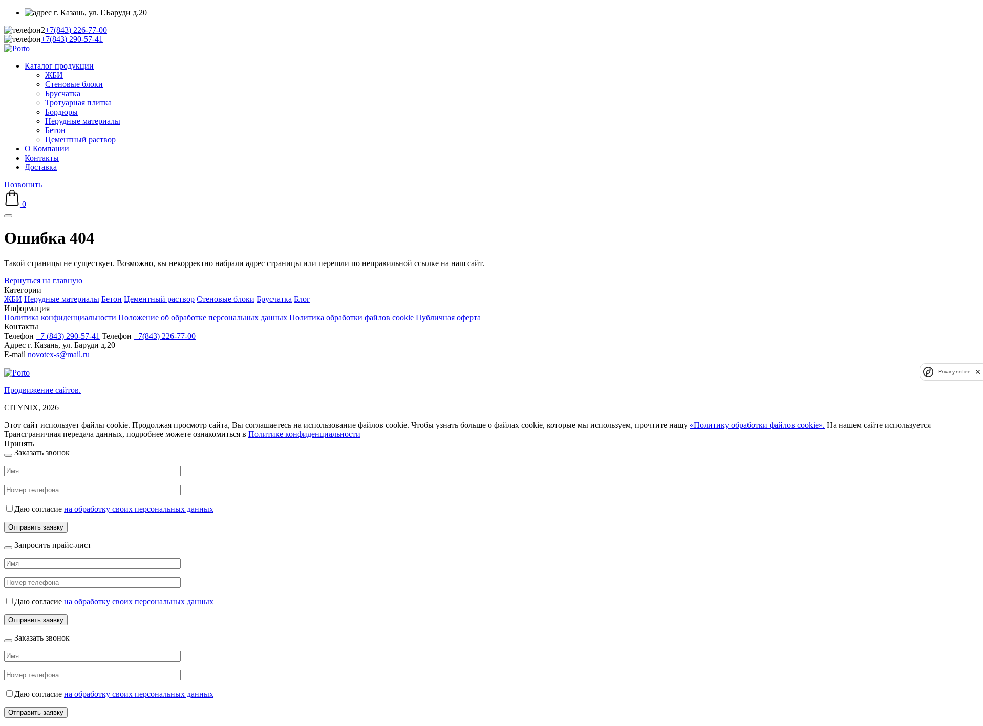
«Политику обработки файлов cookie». (757, 425)
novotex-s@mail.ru (59, 354)
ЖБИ (54, 75)
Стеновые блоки (74, 84)
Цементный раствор (80, 139)
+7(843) (76, 30)
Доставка (41, 167)
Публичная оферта (448, 317)
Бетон (55, 130)
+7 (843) (68, 336)
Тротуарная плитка (78, 102)
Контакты (42, 157)
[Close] (8, 455)
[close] (978, 372)
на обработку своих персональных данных (138, 508)
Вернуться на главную (43, 280)
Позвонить (23, 184)
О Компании (47, 148)
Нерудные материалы (82, 121)
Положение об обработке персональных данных (202, 317)
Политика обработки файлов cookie (351, 317)
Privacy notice (954, 372)
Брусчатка (62, 93)
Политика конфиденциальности (60, 317)
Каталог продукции (59, 65)
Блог (302, 299)
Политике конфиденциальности (304, 434)
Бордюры (61, 111)
